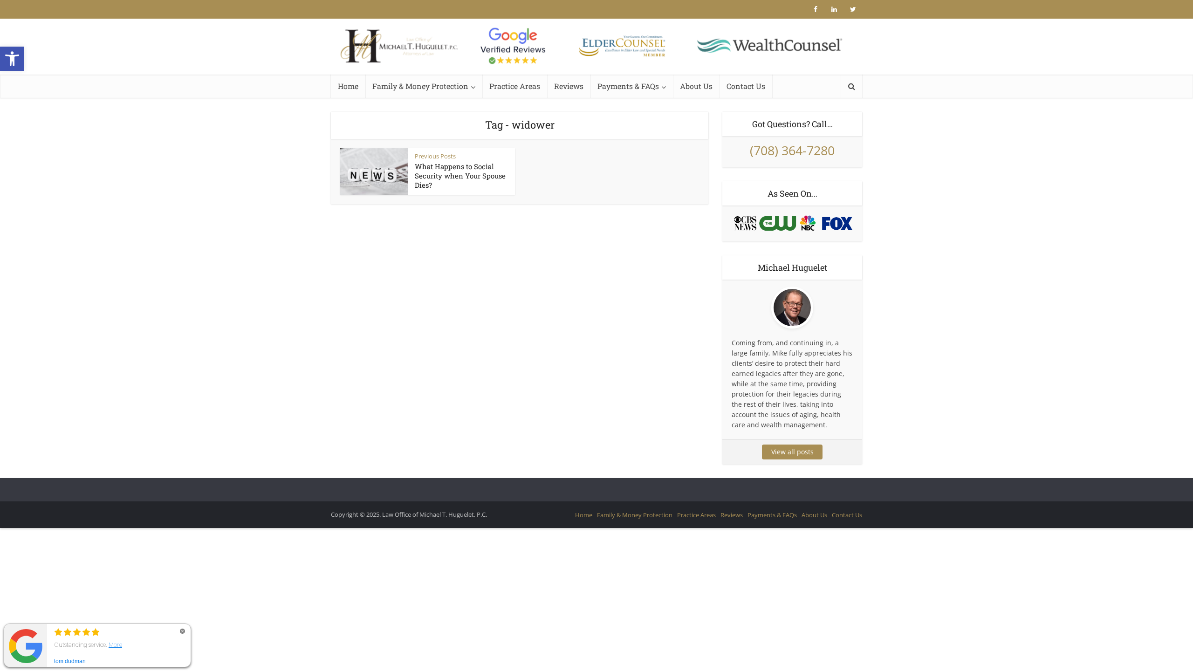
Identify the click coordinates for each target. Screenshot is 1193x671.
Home (348, 86)
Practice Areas (514, 86)
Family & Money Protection (420, 86)
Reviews (568, 86)
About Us (696, 86)
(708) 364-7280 (792, 150)
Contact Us (746, 86)
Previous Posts (435, 156)
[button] (12, 59)
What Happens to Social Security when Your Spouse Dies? (460, 176)
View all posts (792, 451)
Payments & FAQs (628, 86)
